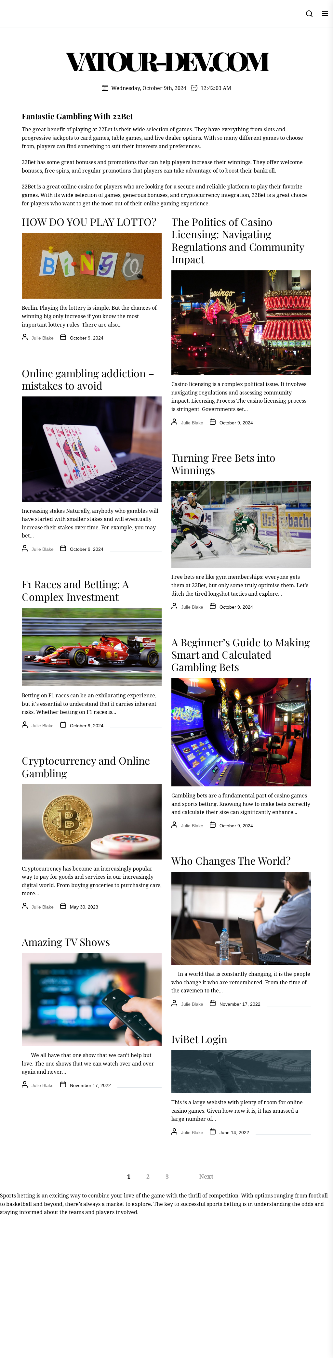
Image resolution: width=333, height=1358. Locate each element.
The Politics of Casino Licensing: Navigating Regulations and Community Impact (237, 240)
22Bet (29, 162)
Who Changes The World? (231, 860)
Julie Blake (43, 338)
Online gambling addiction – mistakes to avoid (88, 379)
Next (206, 1176)
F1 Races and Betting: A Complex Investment (75, 590)
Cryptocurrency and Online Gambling (86, 766)
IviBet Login (199, 1039)
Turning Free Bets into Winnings (223, 463)
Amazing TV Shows (66, 942)
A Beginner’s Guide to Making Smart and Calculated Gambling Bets (240, 654)
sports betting (224, 1204)
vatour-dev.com (166, 60)
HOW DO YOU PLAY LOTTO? (89, 221)
